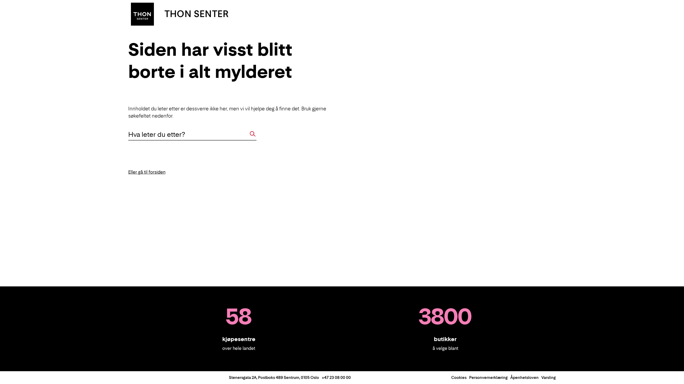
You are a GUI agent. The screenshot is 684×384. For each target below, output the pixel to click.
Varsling (548, 377)
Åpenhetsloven (524, 377)
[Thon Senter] (142, 13)
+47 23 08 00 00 (336, 377)
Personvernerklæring (488, 377)
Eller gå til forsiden (146, 172)
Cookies (459, 377)
